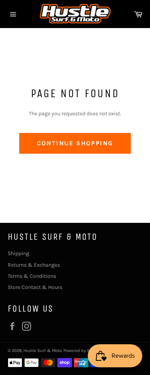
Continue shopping (75, 143)
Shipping (18, 253)
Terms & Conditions (32, 276)
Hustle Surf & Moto (42, 350)
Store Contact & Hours (35, 287)
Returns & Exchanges (34, 265)
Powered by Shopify (82, 350)
